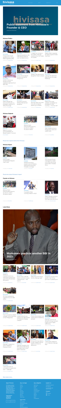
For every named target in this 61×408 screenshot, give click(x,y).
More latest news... (8, 377)
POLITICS (30, 2)
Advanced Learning (23, 403)
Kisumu (21, 390)
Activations (22, 404)
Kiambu (21, 386)
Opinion (35, 394)
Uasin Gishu (22, 397)
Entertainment (37, 390)
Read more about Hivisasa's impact (12, 174)
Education (36, 389)
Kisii (20, 389)
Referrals (21, 405)
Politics (35, 395)
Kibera (21, 387)
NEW (39, 2)
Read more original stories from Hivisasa (13, 140)
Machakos (22, 391)
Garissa (21, 385)
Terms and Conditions (24, 407)
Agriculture (36, 385)
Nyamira (21, 395)
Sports (35, 397)
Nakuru (21, 394)
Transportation (36, 398)
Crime (35, 387)
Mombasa (22, 393)
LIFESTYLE (48, 2)
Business (35, 386)
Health (35, 393)
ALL (57, 2)
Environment (36, 391)
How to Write (22, 401)
